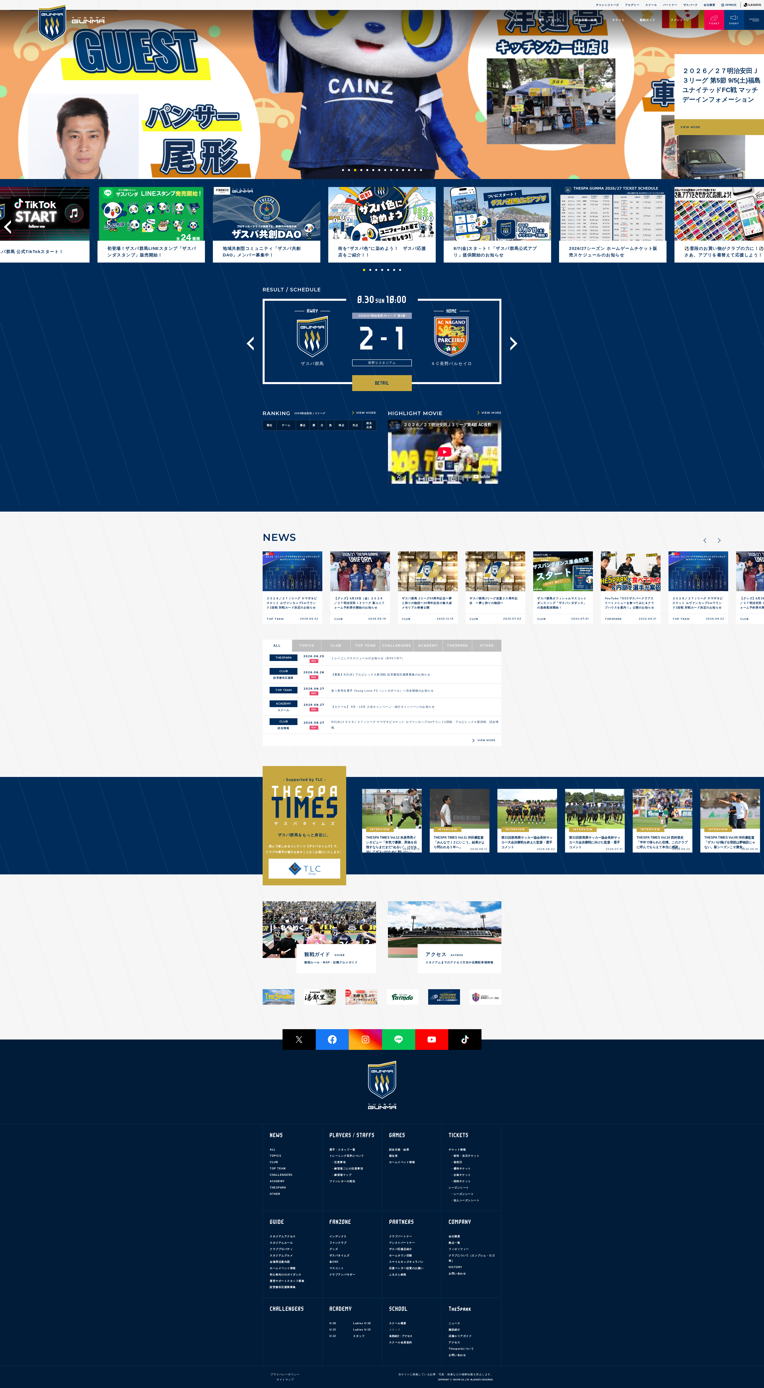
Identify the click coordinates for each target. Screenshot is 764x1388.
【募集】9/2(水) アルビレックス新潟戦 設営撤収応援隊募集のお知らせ (380, 674)
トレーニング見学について (346, 1155)
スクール (651, 4)
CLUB (274, 1162)
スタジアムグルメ (281, 1255)
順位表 (393, 1155)
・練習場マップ (341, 1174)
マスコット (336, 1268)
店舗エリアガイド (460, 1335)
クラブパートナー (400, 1236)
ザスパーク (690, 4)
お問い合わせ (457, 1273)
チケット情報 (457, 1149)
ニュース (517, 19)
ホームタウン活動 (400, 1255)
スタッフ (359, 1335)
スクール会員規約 (400, 1342)
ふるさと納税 (397, 1274)
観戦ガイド (647, 19)
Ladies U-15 (362, 1329)
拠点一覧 (454, 1242)
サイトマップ (285, 1379)
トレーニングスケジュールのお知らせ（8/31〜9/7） (368, 658)
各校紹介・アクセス (400, 1335)
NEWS (276, 1135)
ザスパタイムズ (339, 1255)
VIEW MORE (690, 136)
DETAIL (382, 383)
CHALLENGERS (281, 1174)
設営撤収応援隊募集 (283, 1287)
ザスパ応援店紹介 (400, 1249)
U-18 (332, 1323)
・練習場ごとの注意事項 (347, 1168)
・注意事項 (338, 1162)
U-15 (332, 1329)
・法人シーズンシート (465, 1200)
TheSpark (460, 1309)
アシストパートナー (402, 1242)
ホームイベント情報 (402, 1162)
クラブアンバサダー (342, 1274)
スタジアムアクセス (283, 1236)
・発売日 (456, 1162)
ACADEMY (277, 1181)
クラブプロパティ (281, 1249)
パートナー (670, 4)
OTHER (275, 1193)
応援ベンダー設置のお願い (406, 1268)
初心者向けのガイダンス (286, 1274)
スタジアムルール (281, 1242)
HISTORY (455, 1267)
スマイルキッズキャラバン (406, 1261)
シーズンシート (459, 1187)
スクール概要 (397, 1323)
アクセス (454, 1342)
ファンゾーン (679, 19)
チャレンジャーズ (607, 4)
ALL (273, 1149)
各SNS (334, 1261)
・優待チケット (461, 1168)
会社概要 (709, 4)
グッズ (333, 1249)
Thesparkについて (461, 1348)
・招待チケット (461, 1181)
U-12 (332, 1335)
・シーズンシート (462, 1193)
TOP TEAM (278, 1168)
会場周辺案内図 (280, 1261)
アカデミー (632, 4)
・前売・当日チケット (465, 1155)
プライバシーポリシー (285, 1374)
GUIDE (277, 1222)
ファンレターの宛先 (342, 1181)
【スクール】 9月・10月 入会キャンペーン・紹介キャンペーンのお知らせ (383, 706)
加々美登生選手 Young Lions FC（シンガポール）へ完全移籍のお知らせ (382, 690)
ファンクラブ (338, 1242)
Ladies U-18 (362, 1323)
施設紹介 (454, 1329)
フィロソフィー (459, 1249)
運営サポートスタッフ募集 (287, 1280)
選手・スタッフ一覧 (342, 1149)
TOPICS (275, 1155)
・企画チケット (461, 1174)
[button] (343, 170)
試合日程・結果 (399, 1149)
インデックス (338, 1236)
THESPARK (278, 1187)
